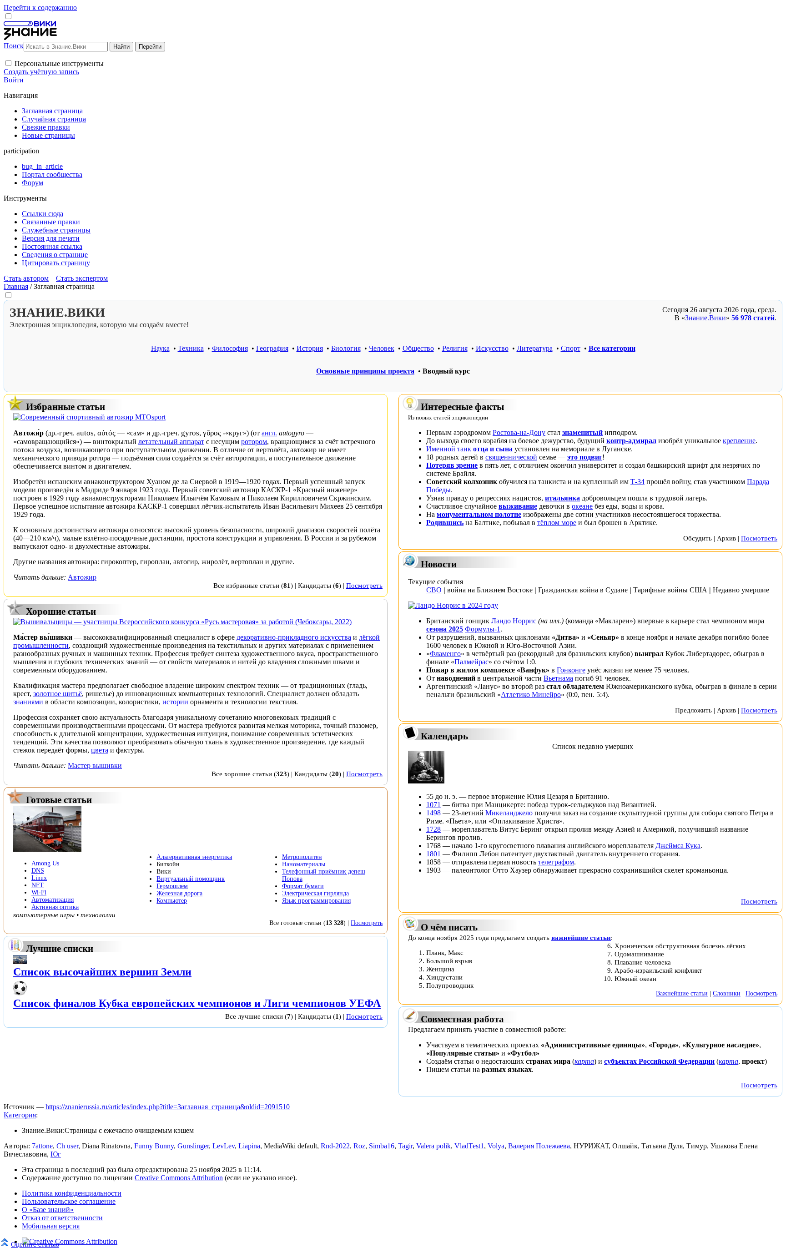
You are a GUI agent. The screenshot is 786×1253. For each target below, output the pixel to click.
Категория (20, 1115)
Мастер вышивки (95, 765)
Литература (535, 348)
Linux (39, 877)
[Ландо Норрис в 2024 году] (453, 605)
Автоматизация (52, 899)
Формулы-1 (482, 629)
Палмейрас (471, 662)
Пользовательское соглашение (69, 1201)
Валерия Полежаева (539, 1146)
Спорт (570, 348)
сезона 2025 (444, 629)
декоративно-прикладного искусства (294, 637)
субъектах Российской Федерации (659, 1061)
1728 (433, 829)
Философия (230, 348)
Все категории (612, 348)
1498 (433, 813)
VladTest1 (469, 1146)
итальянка (562, 498)
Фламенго (445, 653)
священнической (511, 457)
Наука (160, 348)
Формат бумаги (303, 886)
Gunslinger (193, 1146)
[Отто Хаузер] (426, 781)
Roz (359, 1146)
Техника (191, 348)
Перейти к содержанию (40, 7)
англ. (269, 433)
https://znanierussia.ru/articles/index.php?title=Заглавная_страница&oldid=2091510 (167, 1107)
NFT (37, 885)
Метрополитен (302, 857)
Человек (381, 348)
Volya (496, 1146)
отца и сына (493, 449)
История (310, 348)
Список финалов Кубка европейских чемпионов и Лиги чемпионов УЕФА (197, 1003)
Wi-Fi (38, 892)
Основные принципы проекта (365, 371)
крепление (739, 441)
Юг (55, 1154)
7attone (42, 1146)
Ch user (67, 1146)
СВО (434, 590)
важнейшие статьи (581, 937)
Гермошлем (172, 886)
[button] (8, 63)
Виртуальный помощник (190, 878)
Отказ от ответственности (62, 1218)
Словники (727, 993)
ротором (254, 441)
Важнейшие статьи (682, 993)
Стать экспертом (82, 278)
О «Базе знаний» (48, 1209)
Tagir (405, 1146)
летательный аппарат (171, 441)
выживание (518, 506)
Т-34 (637, 481)
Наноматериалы (303, 864)
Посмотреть (364, 585)
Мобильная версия (51, 1226)
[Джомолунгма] (20, 961)
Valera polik (433, 1146)
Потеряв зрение (452, 465)
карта (584, 1061)
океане (582, 506)
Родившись (445, 522)
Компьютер (171, 900)
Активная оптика (55, 907)
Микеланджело (509, 813)
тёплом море (556, 522)
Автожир (82, 577)
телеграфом (556, 862)
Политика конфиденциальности (71, 1193)
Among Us (45, 863)
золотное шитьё (57, 693)
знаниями (28, 702)
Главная (16, 286)
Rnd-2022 (335, 1146)
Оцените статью (35, 1244)
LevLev (223, 1146)
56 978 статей (753, 318)
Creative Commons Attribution (179, 1178)
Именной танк (448, 449)
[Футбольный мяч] (20, 993)
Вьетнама (558, 678)
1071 (433, 804)
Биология (346, 348)
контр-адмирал (631, 441)
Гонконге (571, 670)
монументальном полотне (479, 514)
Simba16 (381, 1146)
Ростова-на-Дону (519, 432)
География (272, 348)
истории (175, 702)
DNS (37, 870)
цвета (99, 750)
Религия (455, 348)
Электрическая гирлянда (315, 893)
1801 (433, 854)
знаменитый (582, 432)
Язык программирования (316, 900)
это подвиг (584, 457)
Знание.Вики (705, 318)
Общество (418, 348)
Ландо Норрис (513, 621)
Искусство (492, 348)
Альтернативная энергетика (194, 857)
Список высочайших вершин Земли (102, 972)
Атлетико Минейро (531, 694)
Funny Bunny (154, 1146)
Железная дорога (179, 893)
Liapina (249, 1146)
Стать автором (26, 278)
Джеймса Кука (677, 845)
